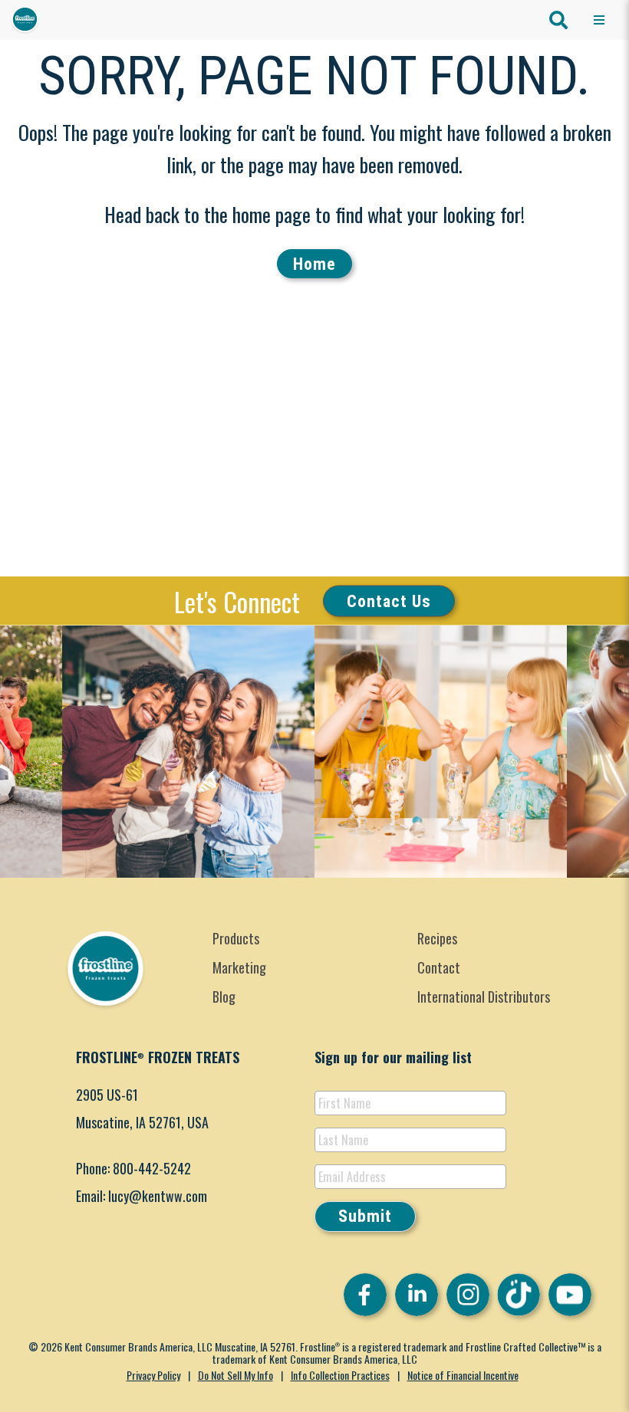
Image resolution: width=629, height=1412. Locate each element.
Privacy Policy (153, 1375)
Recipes (437, 938)
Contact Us (389, 600)
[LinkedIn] (416, 1294)
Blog (223, 996)
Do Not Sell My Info (235, 1375)
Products (235, 938)
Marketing (239, 967)
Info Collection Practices (340, 1375)
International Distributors (483, 996)
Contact (438, 967)
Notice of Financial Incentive (463, 1375)
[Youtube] (569, 1294)
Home (314, 264)
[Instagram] (467, 1294)
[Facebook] (365, 1294)
